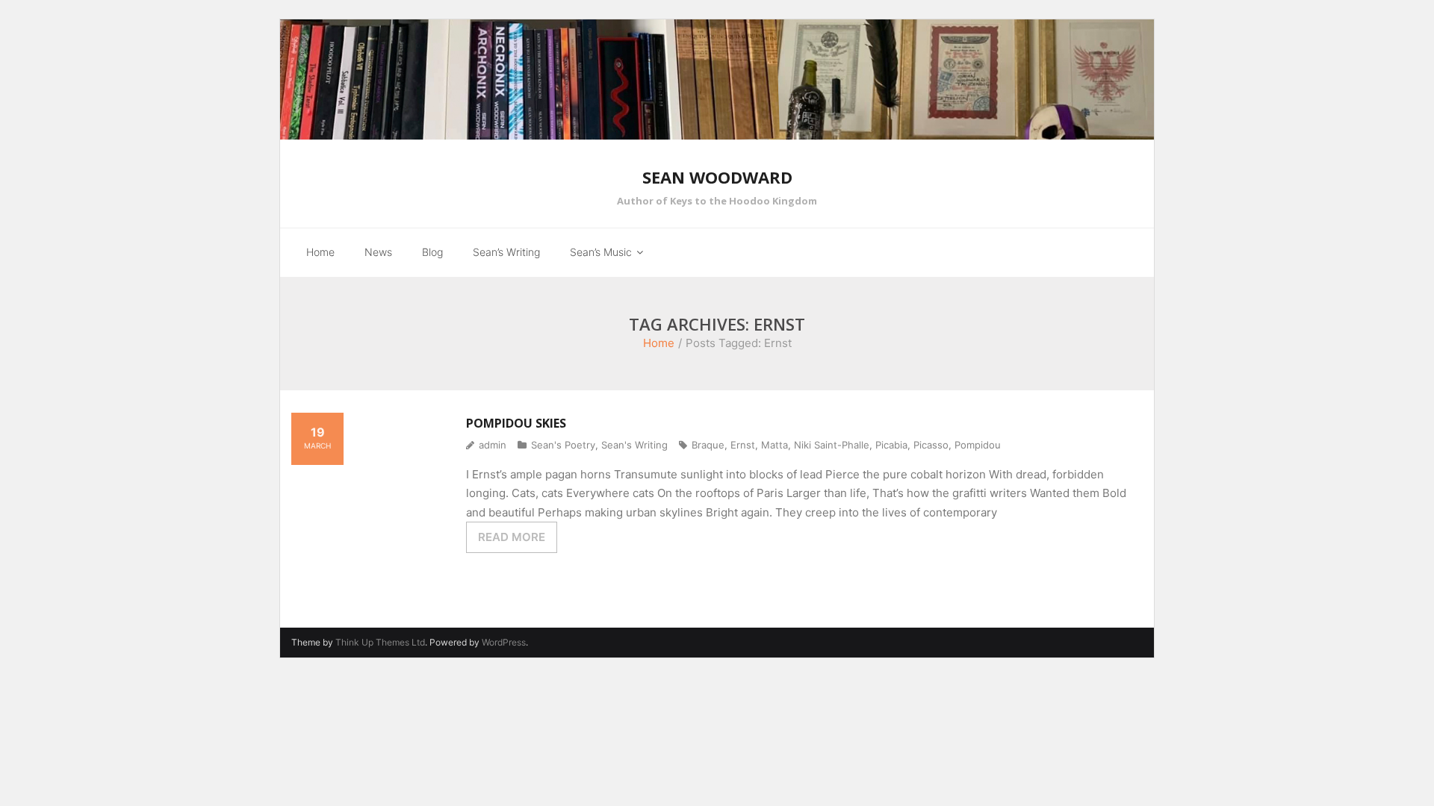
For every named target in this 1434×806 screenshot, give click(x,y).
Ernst (742, 445)
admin (492, 445)
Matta (774, 445)
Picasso (931, 445)
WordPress (504, 642)
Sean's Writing (634, 445)
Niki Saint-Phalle (831, 445)
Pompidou (978, 445)
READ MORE (511, 537)
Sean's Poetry (563, 445)
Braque (708, 445)
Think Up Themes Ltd (380, 642)
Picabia (891, 445)
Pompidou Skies (516, 423)
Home (658, 343)
